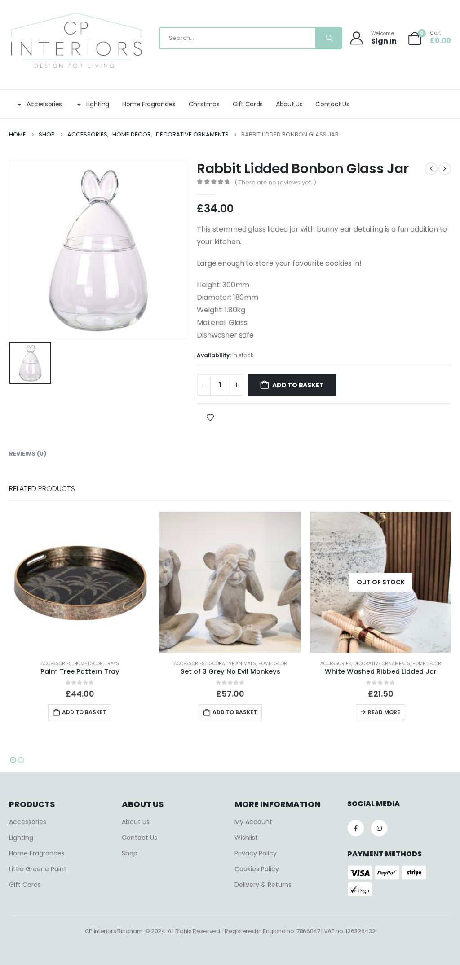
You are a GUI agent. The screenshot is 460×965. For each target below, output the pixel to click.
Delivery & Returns (263, 884)
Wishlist (246, 837)
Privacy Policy (255, 853)
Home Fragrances (149, 104)
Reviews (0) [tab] (27, 453)
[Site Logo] (76, 40)
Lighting (97, 104)
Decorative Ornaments (382, 663)
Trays (112, 663)
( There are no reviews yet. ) (275, 182)
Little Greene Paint (37, 868)
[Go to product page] (80, 582)
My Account (253, 821)
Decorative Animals (231, 663)
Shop (129, 853)
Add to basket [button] (84, 712)
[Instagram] (379, 828)
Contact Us (332, 104)
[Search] (328, 38)
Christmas (204, 104)
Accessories (44, 104)
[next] (444, 168)
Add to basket (297, 385)
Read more (384, 712)
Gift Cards (248, 104)
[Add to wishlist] (210, 417)
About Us (289, 104)
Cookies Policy (256, 868)
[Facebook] (355, 828)
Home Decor (88, 663)
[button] (13, 759)
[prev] (431, 168)
